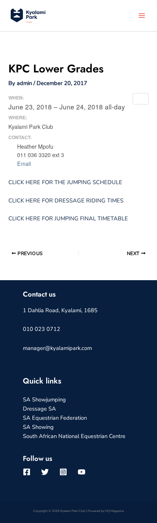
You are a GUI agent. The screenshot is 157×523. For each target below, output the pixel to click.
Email (23, 163)
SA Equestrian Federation (55, 418)
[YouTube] (81, 472)
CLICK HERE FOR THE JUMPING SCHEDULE (65, 182)
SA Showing (38, 427)
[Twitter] (45, 472)
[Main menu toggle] (141, 15)
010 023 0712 (41, 329)
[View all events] (141, 98)
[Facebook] (26, 472)
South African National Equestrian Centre (74, 436)
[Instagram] (63, 472)
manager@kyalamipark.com (57, 348)
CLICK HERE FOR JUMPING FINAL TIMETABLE (68, 218)
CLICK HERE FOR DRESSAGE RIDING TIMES (65, 200)
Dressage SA (39, 408)
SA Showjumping (44, 399)
